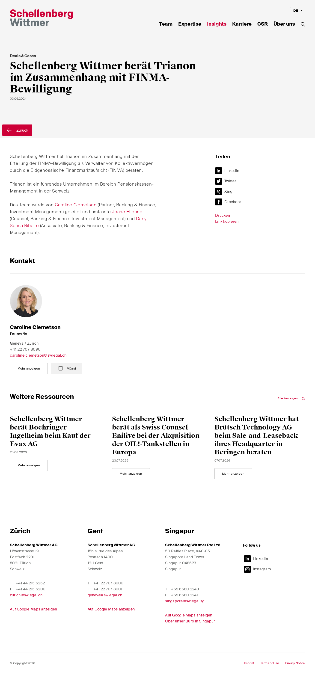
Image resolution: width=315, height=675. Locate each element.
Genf (95, 531)
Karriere (242, 24)
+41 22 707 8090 (25, 349)
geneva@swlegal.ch (105, 595)
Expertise (189, 24)
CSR (262, 24)
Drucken (222, 215)
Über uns (284, 24)
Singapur (179, 531)
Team (165, 24)
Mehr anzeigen (29, 368)
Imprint (249, 663)
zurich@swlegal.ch (26, 595)
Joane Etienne (127, 212)
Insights (216, 24)
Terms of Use (269, 663)
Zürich (20, 531)
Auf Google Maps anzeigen (33, 609)
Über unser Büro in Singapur (190, 621)
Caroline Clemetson (75, 205)
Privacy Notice (295, 663)
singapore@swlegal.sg (185, 601)
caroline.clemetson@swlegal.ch (38, 355)
